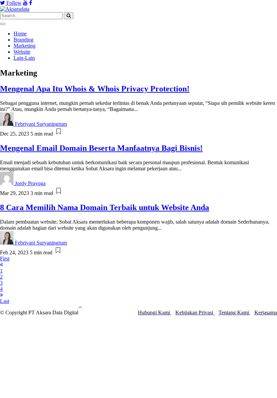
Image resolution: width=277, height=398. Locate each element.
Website (22, 52)
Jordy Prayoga (30, 183)
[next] (1, 295)
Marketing (24, 46)
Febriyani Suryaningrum (41, 124)
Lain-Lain (24, 58)
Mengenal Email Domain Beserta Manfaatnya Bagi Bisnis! (101, 148)
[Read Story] (58, 134)
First (4, 258)
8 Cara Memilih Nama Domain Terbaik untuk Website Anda (104, 207)
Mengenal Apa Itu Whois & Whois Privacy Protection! (95, 88)
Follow (13, 3)
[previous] (1, 264)
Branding (23, 39)
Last (4, 301)
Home (20, 33)
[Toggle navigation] (2, 24)
